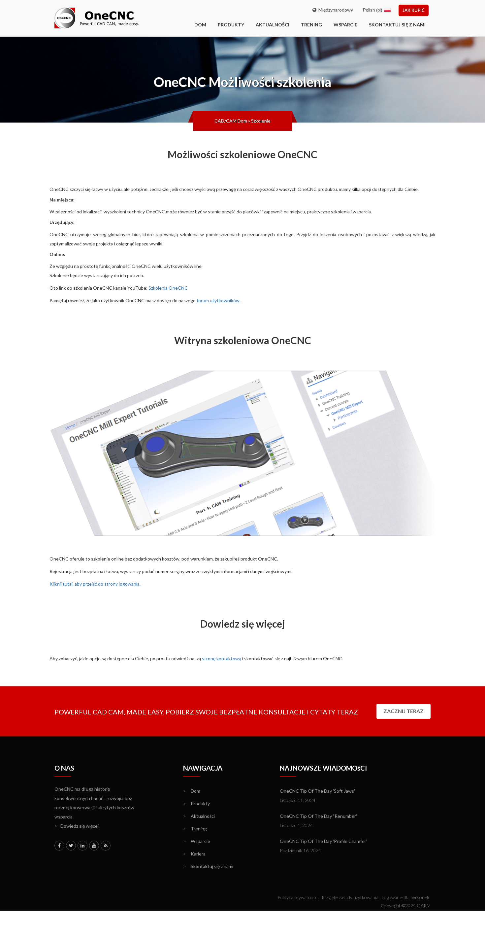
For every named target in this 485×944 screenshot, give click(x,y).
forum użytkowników (218, 300)
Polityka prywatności (297, 897)
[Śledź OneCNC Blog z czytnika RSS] (106, 846)
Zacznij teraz (403, 711)
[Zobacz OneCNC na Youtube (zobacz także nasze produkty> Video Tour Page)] (94, 846)
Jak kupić (414, 10)
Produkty (231, 24)
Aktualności (272, 24)
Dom (191, 791)
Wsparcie (345, 24)
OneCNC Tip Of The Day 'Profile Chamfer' (323, 841)
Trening (311, 24)
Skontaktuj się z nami (397, 24)
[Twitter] (71, 846)
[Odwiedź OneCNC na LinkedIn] (82, 846)
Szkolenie (261, 121)
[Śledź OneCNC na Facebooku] (59, 846)
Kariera (194, 853)
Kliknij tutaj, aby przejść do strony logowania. (95, 584)
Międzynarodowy (334, 10)
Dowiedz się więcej (76, 826)
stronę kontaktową (221, 658)
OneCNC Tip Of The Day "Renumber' (318, 816)
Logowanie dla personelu (406, 897)
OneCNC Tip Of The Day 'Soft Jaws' (317, 791)
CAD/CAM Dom (230, 121)
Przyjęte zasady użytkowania (350, 897)
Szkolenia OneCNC (168, 288)
